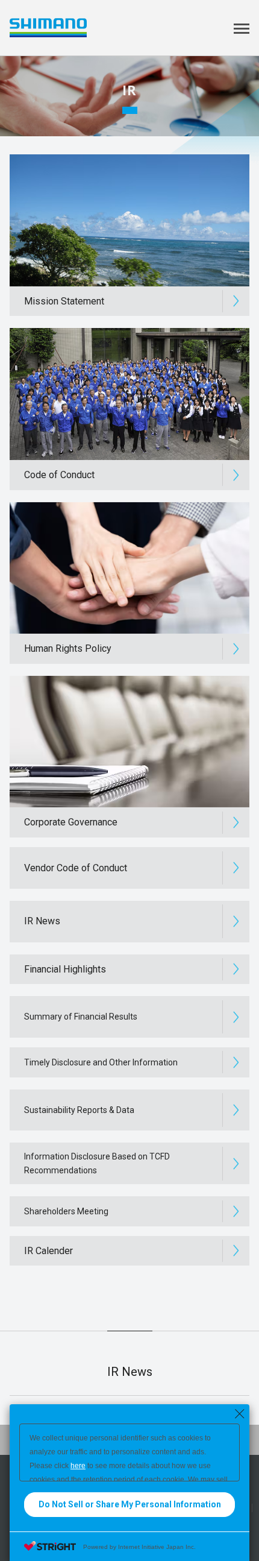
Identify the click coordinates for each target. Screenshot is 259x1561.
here (78, 1466)
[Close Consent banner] (239, 1414)
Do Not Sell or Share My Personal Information (130, 1504)
